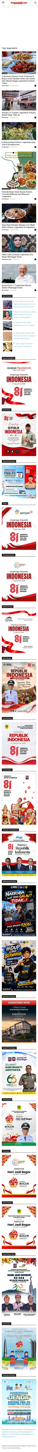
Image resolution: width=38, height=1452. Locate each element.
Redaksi (4, 1446)
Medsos (18, 1448)
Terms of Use (6, 1448)
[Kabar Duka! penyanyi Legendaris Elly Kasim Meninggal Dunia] (19, 243)
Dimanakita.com (17, 1434)
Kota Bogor (4, 109)
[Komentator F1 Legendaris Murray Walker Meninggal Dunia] (19, 273)
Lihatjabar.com (28, 1434)
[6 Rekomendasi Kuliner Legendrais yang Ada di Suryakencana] (19, 131)
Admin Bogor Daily (6, 259)
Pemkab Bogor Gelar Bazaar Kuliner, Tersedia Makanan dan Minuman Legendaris (17, 194)
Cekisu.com (15, 1432)
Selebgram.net (30, 1429)
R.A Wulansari (5, 85)
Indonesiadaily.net (18, 1429)
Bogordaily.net (6, 1429)
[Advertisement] (19, 28)
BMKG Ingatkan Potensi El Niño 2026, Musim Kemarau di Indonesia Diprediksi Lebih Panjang (25, 335)
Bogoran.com (6, 1432)
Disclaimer (24, 1446)
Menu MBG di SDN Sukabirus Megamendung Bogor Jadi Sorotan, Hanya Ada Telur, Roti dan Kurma (24, 304)
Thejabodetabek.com (9, 1436)
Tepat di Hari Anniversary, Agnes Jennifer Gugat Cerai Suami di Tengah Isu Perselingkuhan (25, 314)
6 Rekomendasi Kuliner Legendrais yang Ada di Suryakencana (18, 143)
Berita (3, 251)
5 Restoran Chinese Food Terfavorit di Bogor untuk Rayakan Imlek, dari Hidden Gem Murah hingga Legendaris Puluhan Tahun (18, 79)
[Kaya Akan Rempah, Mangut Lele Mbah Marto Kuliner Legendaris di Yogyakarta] (19, 213)
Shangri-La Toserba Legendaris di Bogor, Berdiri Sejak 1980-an (19, 114)
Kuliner (4, 139)
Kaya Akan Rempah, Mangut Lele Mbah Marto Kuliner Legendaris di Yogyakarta (18, 226)
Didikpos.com (6, 1434)
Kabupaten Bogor (6, 188)
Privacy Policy (31, 1446)
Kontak (13, 1448)
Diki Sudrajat (5, 117)
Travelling (4, 73)
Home (3, 7)
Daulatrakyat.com (26, 1432)
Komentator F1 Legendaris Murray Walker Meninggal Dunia (16, 286)
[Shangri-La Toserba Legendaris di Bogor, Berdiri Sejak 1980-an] (19, 100)
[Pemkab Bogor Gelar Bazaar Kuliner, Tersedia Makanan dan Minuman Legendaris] (19, 171)
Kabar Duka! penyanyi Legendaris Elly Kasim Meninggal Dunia (17, 255)
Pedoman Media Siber (13, 1446)
